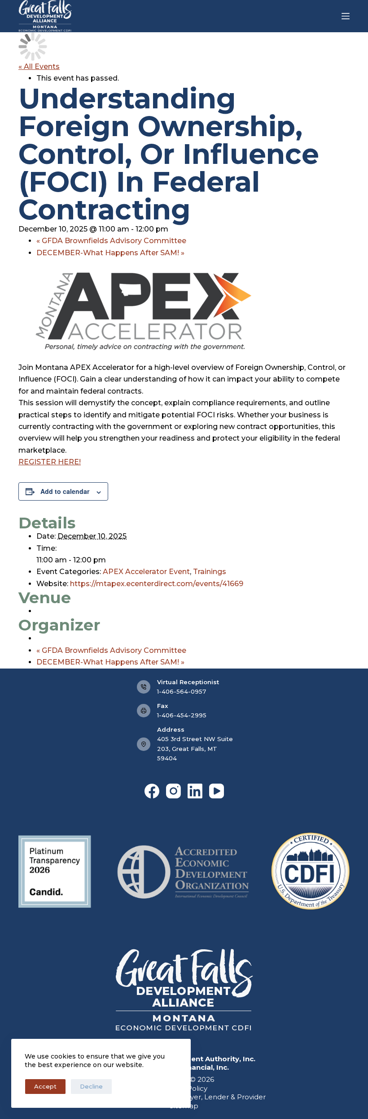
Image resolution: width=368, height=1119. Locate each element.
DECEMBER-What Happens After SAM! (110, 253)
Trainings (209, 571)
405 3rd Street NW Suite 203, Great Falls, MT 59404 (195, 748)
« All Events (39, 66)
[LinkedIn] (195, 791)
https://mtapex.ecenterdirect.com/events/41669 (156, 583)
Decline (91, 1086)
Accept (45, 1086)
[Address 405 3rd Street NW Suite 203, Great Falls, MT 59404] (143, 744)
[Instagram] (173, 791)
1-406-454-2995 (181, 715)
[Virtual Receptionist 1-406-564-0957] (143, 687)
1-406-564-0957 (181, 691)
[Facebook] (152, 791)
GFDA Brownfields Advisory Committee (111, 240)
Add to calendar (64, 491)
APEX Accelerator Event (146, 571)
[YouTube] (216, 791)
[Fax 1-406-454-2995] (143, 710)
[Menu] (346, 16)
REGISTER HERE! (49, 462)
